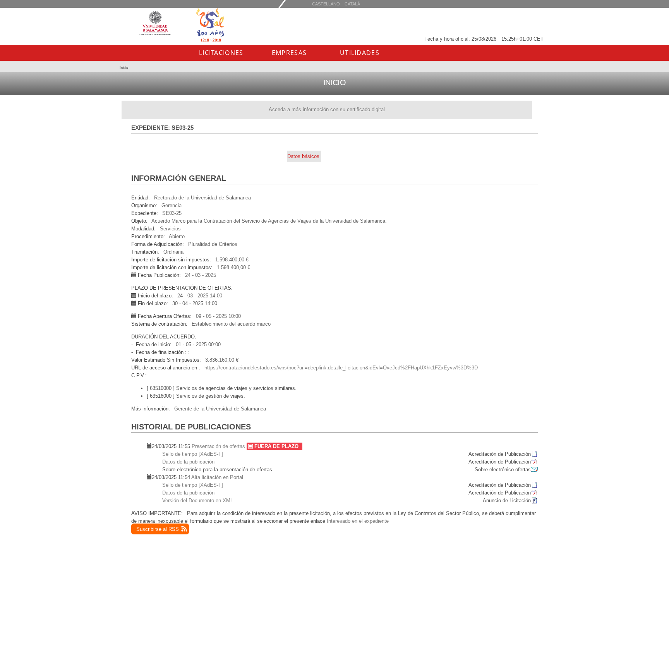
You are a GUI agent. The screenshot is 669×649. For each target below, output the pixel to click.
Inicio (124, 68)
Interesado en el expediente (358, 521)
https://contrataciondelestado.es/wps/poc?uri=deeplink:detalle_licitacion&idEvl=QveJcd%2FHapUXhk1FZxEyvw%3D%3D (341, 368)
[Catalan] (326, 4)
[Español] (352, 4)
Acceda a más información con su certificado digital (327, 109)
